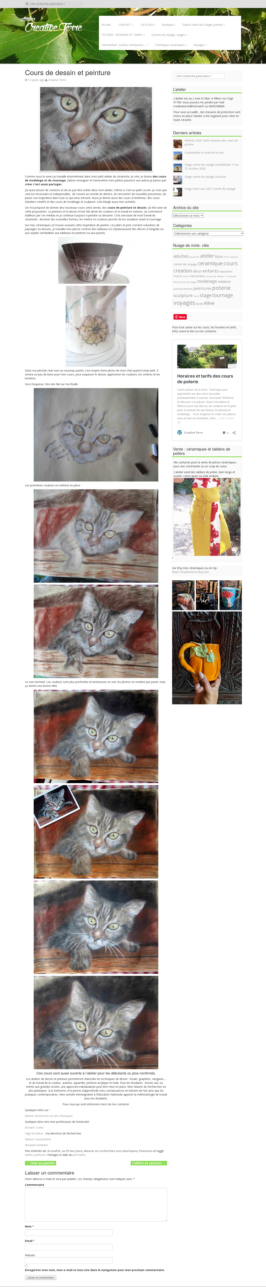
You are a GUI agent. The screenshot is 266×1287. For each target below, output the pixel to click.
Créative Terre (57, 80)
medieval (231, 276)
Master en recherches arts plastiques (110, 1151)
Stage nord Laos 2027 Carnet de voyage (210, 189)
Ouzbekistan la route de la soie (204, 152)
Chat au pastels (40, 1163)
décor (197, 271)
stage (205, 295)
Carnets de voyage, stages (168, 35)
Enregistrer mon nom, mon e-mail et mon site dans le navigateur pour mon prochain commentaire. (95, 1270)
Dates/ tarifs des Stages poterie (202, 24)
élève (209, 303)
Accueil (106, 24)
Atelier (27, 19)
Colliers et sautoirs (149, 1163)
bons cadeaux (231, 257)
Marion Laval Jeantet (38, 1139)
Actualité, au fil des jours (65, 1151)
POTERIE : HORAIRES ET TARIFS (122, 35)
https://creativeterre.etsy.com (190, 572)
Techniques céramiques (170, 45)
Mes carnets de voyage (185, 282)
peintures (40, 1155)
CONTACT (124, 24)
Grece (186, 276)
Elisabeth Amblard (36, 1145)
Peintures (145, 1151)
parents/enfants (183, 289)
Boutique (168, 24)
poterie (221, 287)
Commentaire (34, 1185)
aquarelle (194, 257)
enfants (210, 271)
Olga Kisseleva (34, 1133)
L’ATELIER (146, 24)
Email (29, 1241)
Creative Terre (53, 28)
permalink (79, 1155)
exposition (225, 271)
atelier (29, 1155)
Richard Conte (34, 1127)
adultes (181, 256)
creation (183, 270)
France (178, 276)
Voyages (199, 45)
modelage (207, 281)
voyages (184, 303)
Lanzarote (211, 276)
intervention (197, 276)
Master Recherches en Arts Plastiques (49, 1116)
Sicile (196, 296)
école (199, 304)
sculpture (183, 295)
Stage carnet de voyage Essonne (205, 176)
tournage (222, 295)
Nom (28, 1226)
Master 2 (221, 276)
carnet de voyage (185, 264)
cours (230, 263)
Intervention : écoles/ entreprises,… (124, 45)
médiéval (224, 281)
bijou (219, 256)
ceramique (210, 263)
